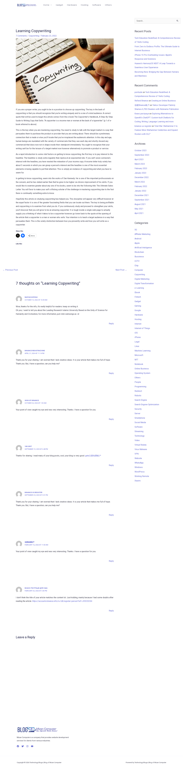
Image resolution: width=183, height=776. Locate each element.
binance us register (33, 492)
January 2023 (140, 173)
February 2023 (141, 168)
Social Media (140, 422)
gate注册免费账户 (93, 455)
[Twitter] (23, 746)
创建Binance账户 (142, 105)
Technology (140, 436)
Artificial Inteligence (143, 247)
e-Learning (139, 288)
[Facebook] (18, 746)
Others (108, 5)
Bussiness (139, 256)
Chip (136, 265)
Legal (137, 342)
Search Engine (141, 400)
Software (96, 5)
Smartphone (140, 418)
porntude (138, 92)
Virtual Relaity (141, 445)
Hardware (72, 5)
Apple (137, 243)
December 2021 (142, 195)
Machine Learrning (143, 351)
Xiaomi (138, 481)
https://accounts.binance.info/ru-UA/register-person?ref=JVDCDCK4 (62, 601)
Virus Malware (141, 449)
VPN (137, 454)
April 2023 (139, 159)
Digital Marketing (142, 279)
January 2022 (140, 191)
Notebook (139, 364)
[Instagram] (27, 746)
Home (46, 5)
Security (138, 409)
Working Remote (142, 476)
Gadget (59, 5)
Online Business (142, 368)
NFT (136, 359)
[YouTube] (32, 746)
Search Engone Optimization (147, 404)
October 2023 (141, 150)
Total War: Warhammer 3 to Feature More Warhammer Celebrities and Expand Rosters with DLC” (156, 130)
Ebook (137, 292)
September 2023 (142, 155)
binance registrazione (35, 351)
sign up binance (32, 400)
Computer (139, 270)
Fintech (138, 297)
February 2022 (141, 186)
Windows (139, 467)
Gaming (138, 306)
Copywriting (34, 36)
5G (136, 229)
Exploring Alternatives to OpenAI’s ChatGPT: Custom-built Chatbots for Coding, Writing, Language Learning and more (154, 117)
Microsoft (139, 355)
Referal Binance (141, 100)
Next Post (121, 270)
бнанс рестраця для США (36, 588)
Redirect (138, 391)
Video (137, 440)
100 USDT (28, 446)
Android (138, 238)
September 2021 (142, 200)
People (138, 382)
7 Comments (21, 36)
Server (137, 413)
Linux (137, 346)
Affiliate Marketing (142, 234)
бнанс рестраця (142, 113)
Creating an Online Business (163, 100)
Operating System (142, 373)
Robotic (138, 395)
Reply (111, 323)
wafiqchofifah (31, 297)
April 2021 (139, 213)
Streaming (139, 431)
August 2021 (140, 204)
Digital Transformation (144, 283)
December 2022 (142, 177)
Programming (140, 386)
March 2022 (140, 182)
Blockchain (139, 252)
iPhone (138, 337)
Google (138, 310)
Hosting (84, 5)
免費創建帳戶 (29, 542)
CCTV (137, 261)
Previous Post (10, 270)
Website (138, 458)
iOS (136, 333)
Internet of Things (142, 328)
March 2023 (140, 164)
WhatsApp (139, 463)
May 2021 (139, 209)
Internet (138, 324)
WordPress (140, 472)
